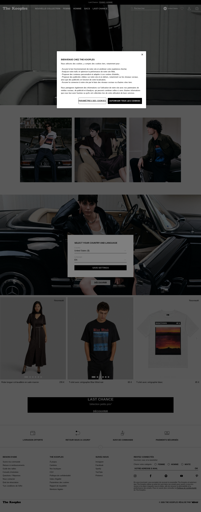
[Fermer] (142, 55)
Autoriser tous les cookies (124, 101)
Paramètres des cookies (92, 101)
